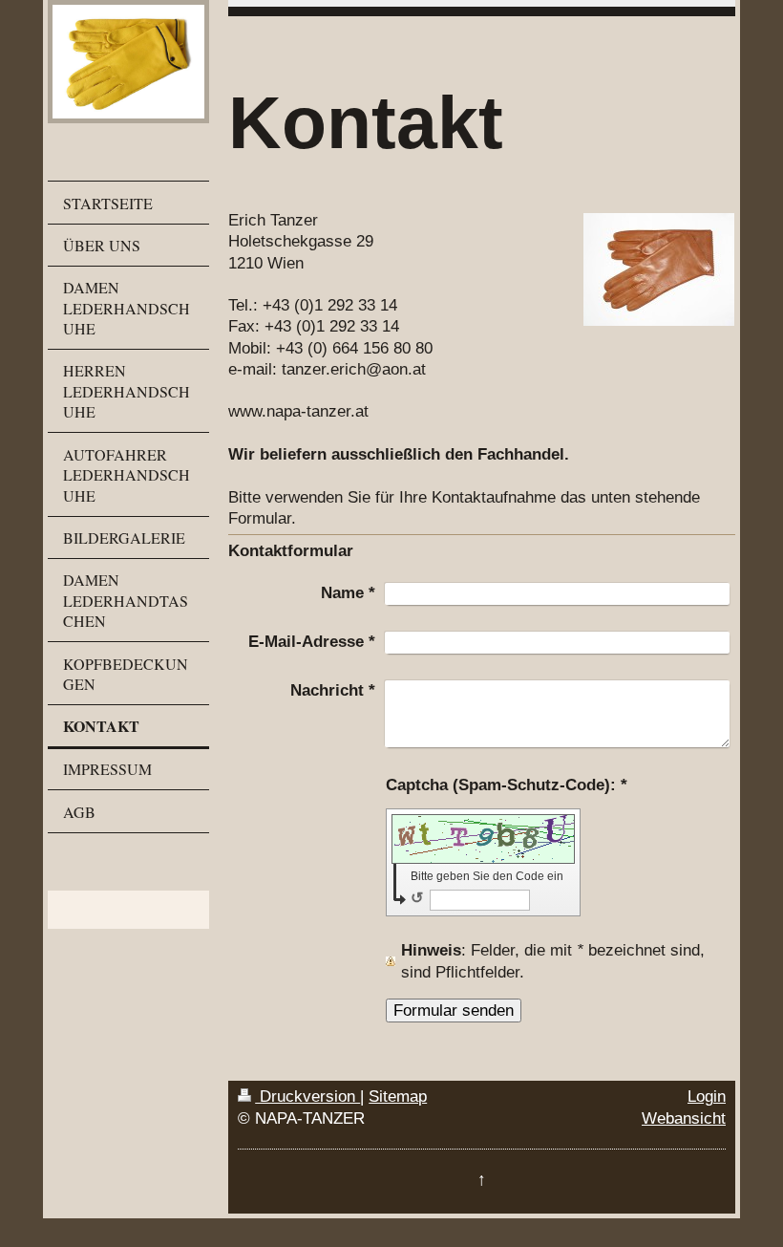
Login (707, 1096)
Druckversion (307, 1096)
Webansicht (684, 1118)
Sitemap (398, 1096)
